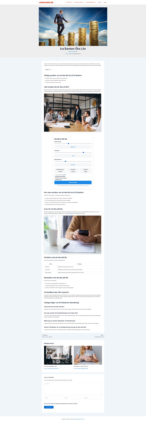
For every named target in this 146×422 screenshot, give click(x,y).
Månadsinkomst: (58, 159)
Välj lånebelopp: (57, 141)
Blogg (105, 2)
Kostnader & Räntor (78, 2)
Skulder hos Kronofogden (61, 178)
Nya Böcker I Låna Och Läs (81, 366)
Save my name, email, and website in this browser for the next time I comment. (61, 403)
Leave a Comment (47, 368)
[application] (72, 2)
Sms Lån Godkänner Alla (50, 366)
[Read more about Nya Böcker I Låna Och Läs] (88, 355)
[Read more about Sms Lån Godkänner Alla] (58, 355)
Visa (50, 69)
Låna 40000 (68, 2)
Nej (65, 174)
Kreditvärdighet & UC (90, 2)
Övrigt (99, 2)
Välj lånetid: (56, 150)
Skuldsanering (58, 179)
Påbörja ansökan (73, 182)
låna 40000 (70, 213)
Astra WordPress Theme (79, 419)
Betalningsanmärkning (60, 176)
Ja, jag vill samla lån (59, 174)
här (88, 185)
